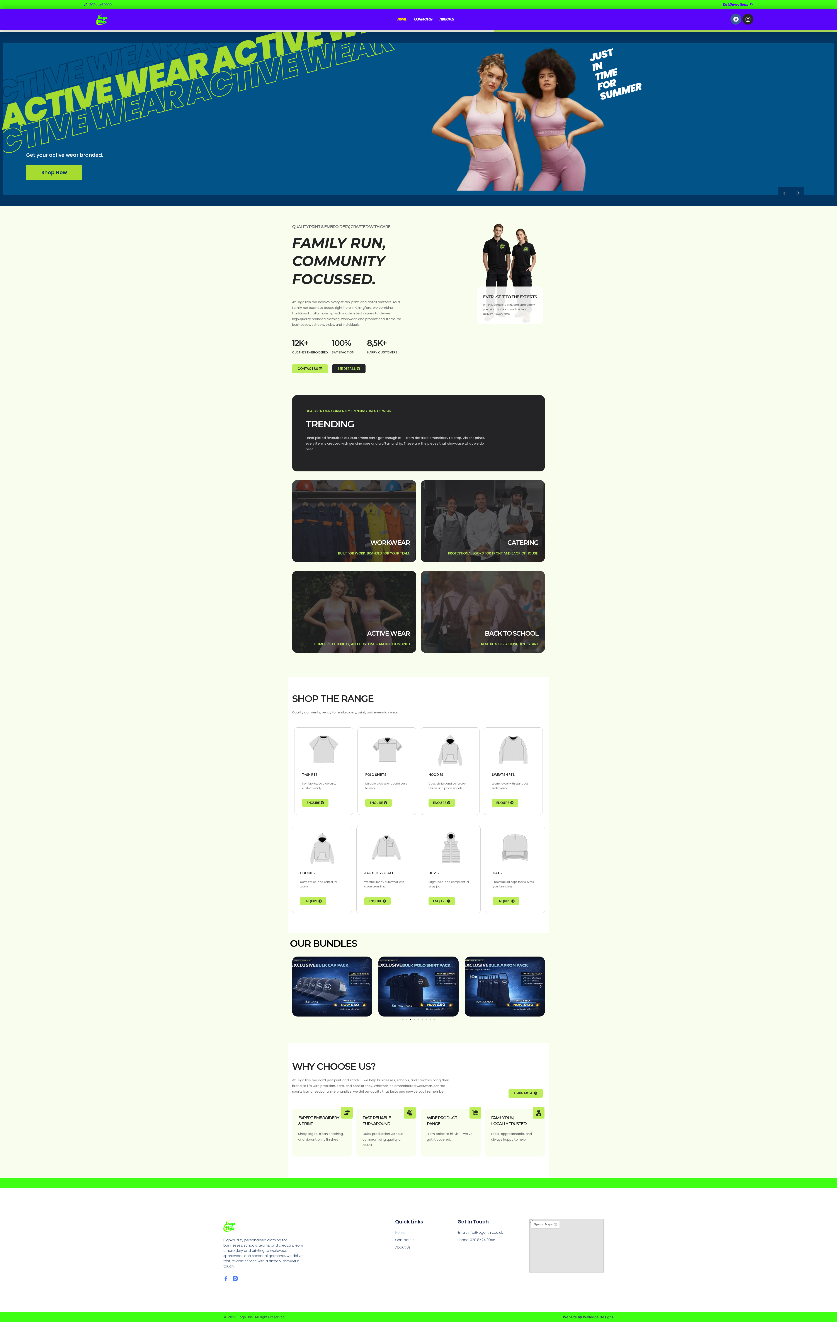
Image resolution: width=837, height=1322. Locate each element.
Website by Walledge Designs (588, 1317)
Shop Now (54, 172)
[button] (296, 986)
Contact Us (423, 19)
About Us (447, 19)
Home (401, 19)
